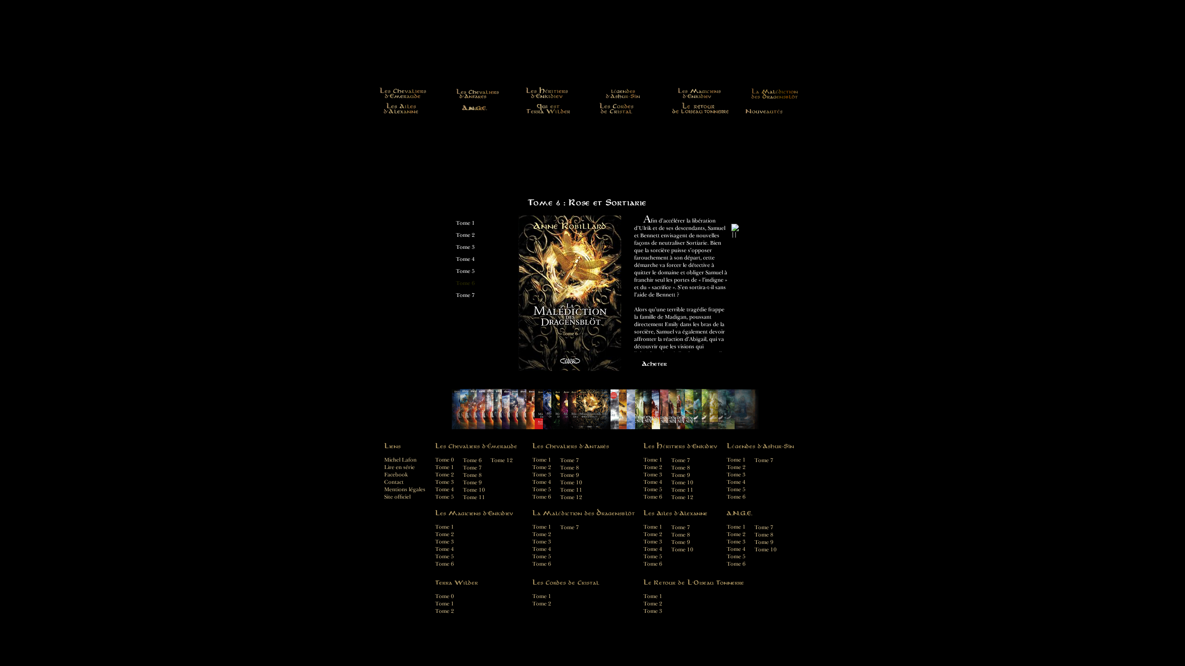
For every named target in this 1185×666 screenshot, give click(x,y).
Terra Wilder (548, 108)
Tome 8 (680, 467)
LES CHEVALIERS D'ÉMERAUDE (403, 92)
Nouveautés (763, 108)
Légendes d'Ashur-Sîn (623, 92)
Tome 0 (444, 459)
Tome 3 (465, 247)
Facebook (396, 474)
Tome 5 (465, 271)
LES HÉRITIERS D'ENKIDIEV (548, 92)
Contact (394, 482)
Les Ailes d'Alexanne (400, 108)
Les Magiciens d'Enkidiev (700, 92)
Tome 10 (682, 482)
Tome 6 (465, 283)
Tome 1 (465, 223)
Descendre (736, 353)
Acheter (654, 364)
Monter (736, 220)
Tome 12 (682, 497)
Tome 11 (682, 490)
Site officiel (397, 497)
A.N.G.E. (476, 108)
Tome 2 (465, 235)
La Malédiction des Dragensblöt (772, 92)
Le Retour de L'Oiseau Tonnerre (701, 108)
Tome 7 (465, 295)
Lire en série (399, 467)
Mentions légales (404, 489)
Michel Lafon (400, 459)
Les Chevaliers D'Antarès (476, 92)
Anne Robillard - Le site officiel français (592, 53)
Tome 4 (465, 259)
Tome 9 (680, 475)
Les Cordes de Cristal (616, 108)
